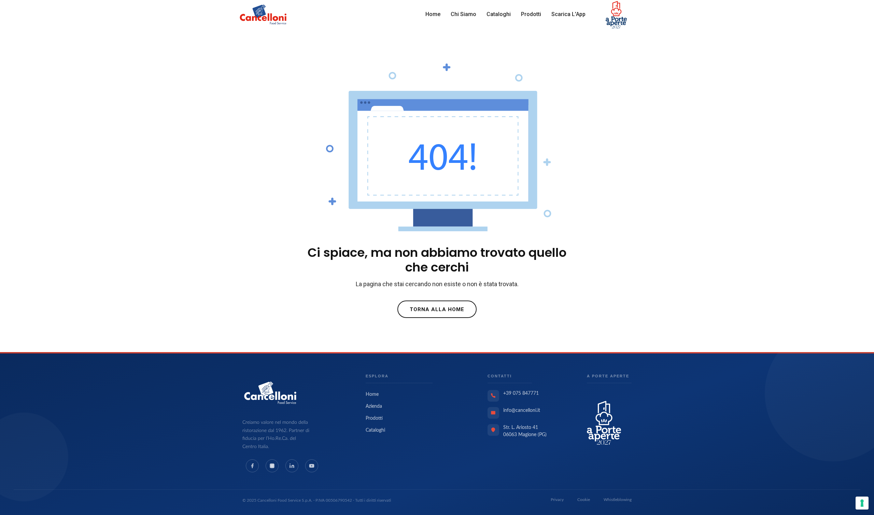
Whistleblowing (618, 500)
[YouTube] (311, 465)
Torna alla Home (437, 309)
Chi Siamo (463, 14)
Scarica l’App (568, 14)
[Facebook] (252, 465)
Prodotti (531, 14)
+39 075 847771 (521, 393)
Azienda (374, 406)
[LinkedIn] (291, 465)
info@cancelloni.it (521, 410)
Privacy (557, 500)
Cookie (583, 500)
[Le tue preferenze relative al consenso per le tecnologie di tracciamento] (862, 503)
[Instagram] (272, 465)
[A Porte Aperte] (604, 422)
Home (432, 14)
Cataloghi (499, 14)
